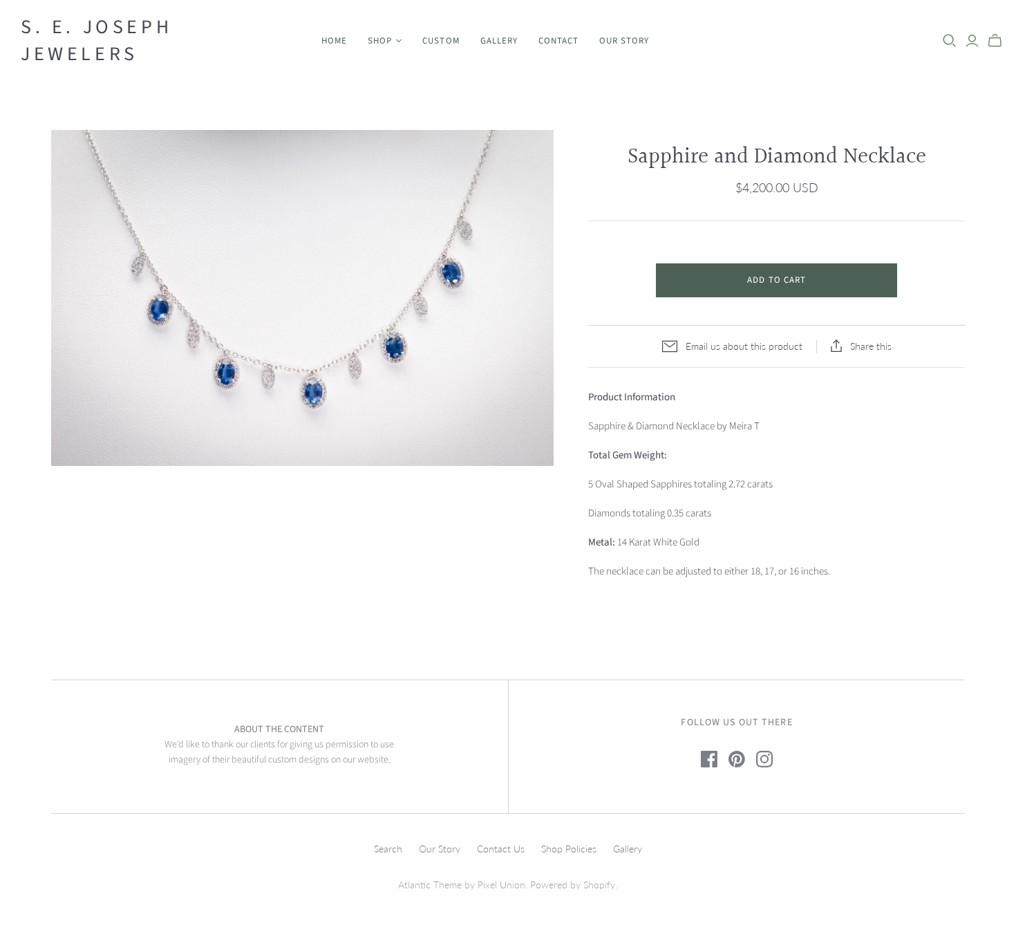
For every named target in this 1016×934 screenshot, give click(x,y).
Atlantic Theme (430, 884)
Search (388, 848)
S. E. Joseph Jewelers (96, 41)
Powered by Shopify (572, 884)
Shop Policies (568, 848)
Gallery (499, 41)
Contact (558, 41)
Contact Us (501, 848)
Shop (380, 41)
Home (334, 41)
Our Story (624, 41)
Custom (440, 41)
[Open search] (950, 41)
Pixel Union (501, 884)
